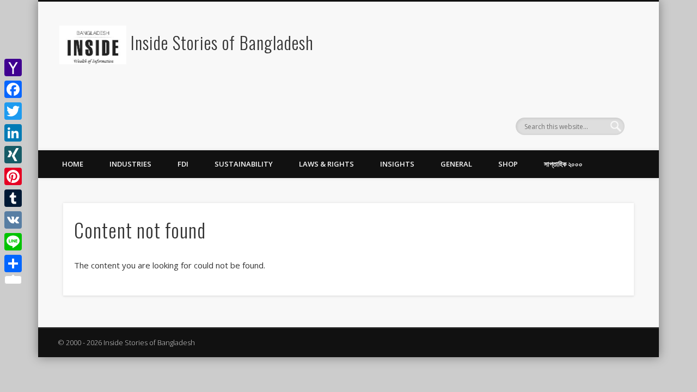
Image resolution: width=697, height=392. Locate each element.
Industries (130, 164)
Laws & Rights (326, 164)
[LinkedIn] (13, 133)
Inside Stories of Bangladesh (222, 42)
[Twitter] (13, 111)
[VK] (13, 220)
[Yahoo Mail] (13, 67)
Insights (397, 164)
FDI (183, 164)
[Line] (13, 242)
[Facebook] (13, 89)
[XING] (13, 155)
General (456, 164)
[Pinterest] (13, 176)
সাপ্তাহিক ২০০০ (563, 164)
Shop (508, 164)
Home (72, 164)
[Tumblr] (13, 198)
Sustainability (244, 164)
